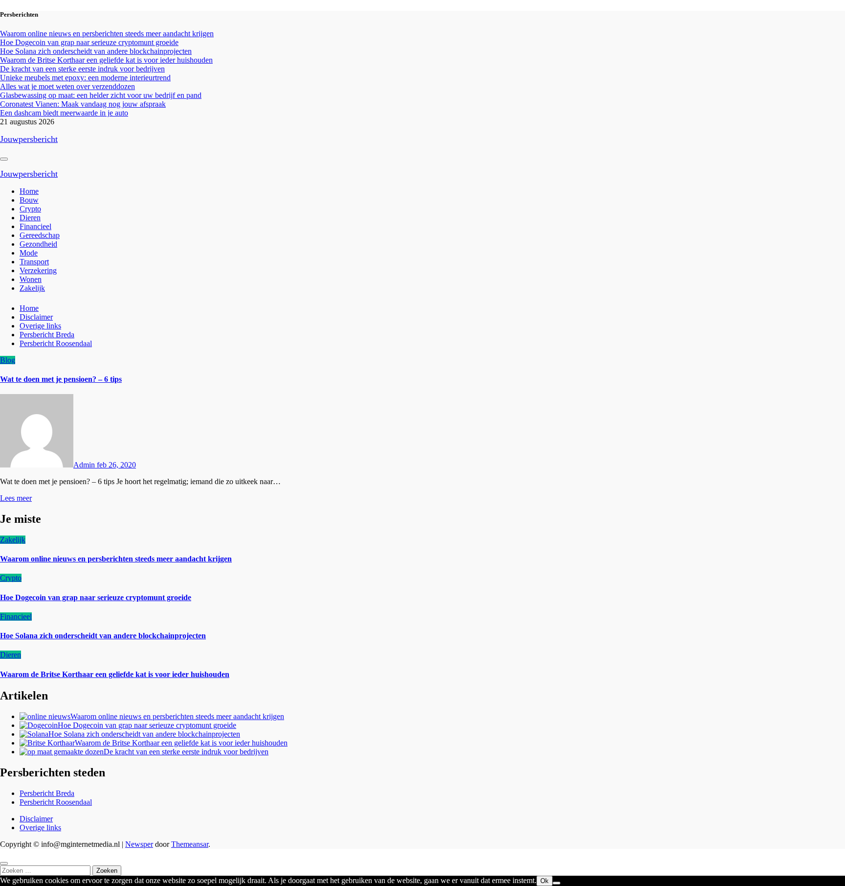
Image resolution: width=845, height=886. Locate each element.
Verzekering (38, 270)
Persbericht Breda (47, 334)
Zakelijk (32, 288)
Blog (7, 360)
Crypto (30, 209)
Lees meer (16, 498)
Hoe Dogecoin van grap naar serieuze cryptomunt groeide (95, 597)
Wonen (31, 279)
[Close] (4, 863)
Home (29, 191)
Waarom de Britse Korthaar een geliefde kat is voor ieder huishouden (114, 674)
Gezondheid (38, 244)
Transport (34, 261)
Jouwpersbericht (29, 139)
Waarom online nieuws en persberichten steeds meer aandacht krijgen (116, 559)
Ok (544, 881)
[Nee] (556, 883)
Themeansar (189, 844)
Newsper (139, 844)
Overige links (40, 326)
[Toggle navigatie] (4, 159)
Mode (29, 253)
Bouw (29, 200)
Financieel (35, 226)
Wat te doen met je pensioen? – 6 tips (61, 379)
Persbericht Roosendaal (56, 343)
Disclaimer (36, 317)
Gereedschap (40, 235)
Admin (85, 465)
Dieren (30, 217)
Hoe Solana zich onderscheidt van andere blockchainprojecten (103, 635)
